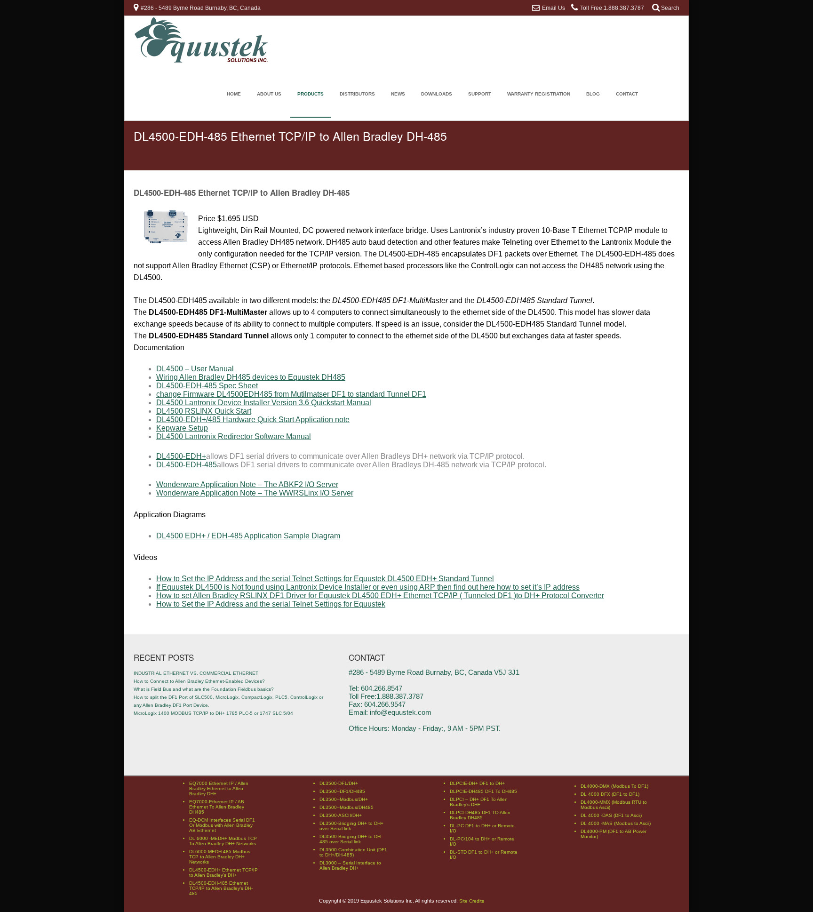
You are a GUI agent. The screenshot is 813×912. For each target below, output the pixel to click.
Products (310, 93)
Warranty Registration (538, 93)
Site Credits (471, 901)
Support (479, 93)
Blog (593, 93)
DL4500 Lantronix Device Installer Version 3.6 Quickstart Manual (263, 403)
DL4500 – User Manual (195, 369)
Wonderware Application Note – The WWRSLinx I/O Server (254, 493)
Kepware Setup (182, 428)
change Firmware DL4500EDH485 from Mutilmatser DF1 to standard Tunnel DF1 (291, 394)
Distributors (357, 93)
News (398, 93)
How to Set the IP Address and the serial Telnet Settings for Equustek (270, 604)
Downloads (436, 93)
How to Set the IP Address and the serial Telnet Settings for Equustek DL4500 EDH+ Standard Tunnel (325, 579)
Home (234, 93)
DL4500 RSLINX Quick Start (203, 411)
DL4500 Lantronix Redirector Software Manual (233, 436)
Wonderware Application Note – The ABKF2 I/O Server (247, 484)
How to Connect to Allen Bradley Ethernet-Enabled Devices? (199, 681)
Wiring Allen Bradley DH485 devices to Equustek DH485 (250, 377)
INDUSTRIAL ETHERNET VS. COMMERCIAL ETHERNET (196, 673)
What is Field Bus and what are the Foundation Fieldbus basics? (204, 689)
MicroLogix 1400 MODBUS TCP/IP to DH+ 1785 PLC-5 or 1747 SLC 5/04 (213, 713)
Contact (627, 93)
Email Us (553, 8)
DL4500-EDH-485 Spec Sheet (207, 386)
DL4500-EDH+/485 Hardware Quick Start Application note (253, 420)
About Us (269, 93)
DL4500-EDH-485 (186, 465)
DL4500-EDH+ (181, 456)
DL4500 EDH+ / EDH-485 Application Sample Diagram (248, 536)
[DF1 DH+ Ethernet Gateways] (202, 61)
